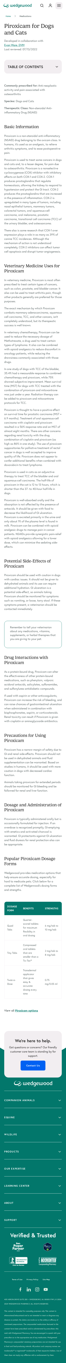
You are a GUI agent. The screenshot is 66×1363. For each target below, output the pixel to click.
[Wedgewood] (18, 6)
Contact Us (33, 1065)
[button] (33, 1099)
